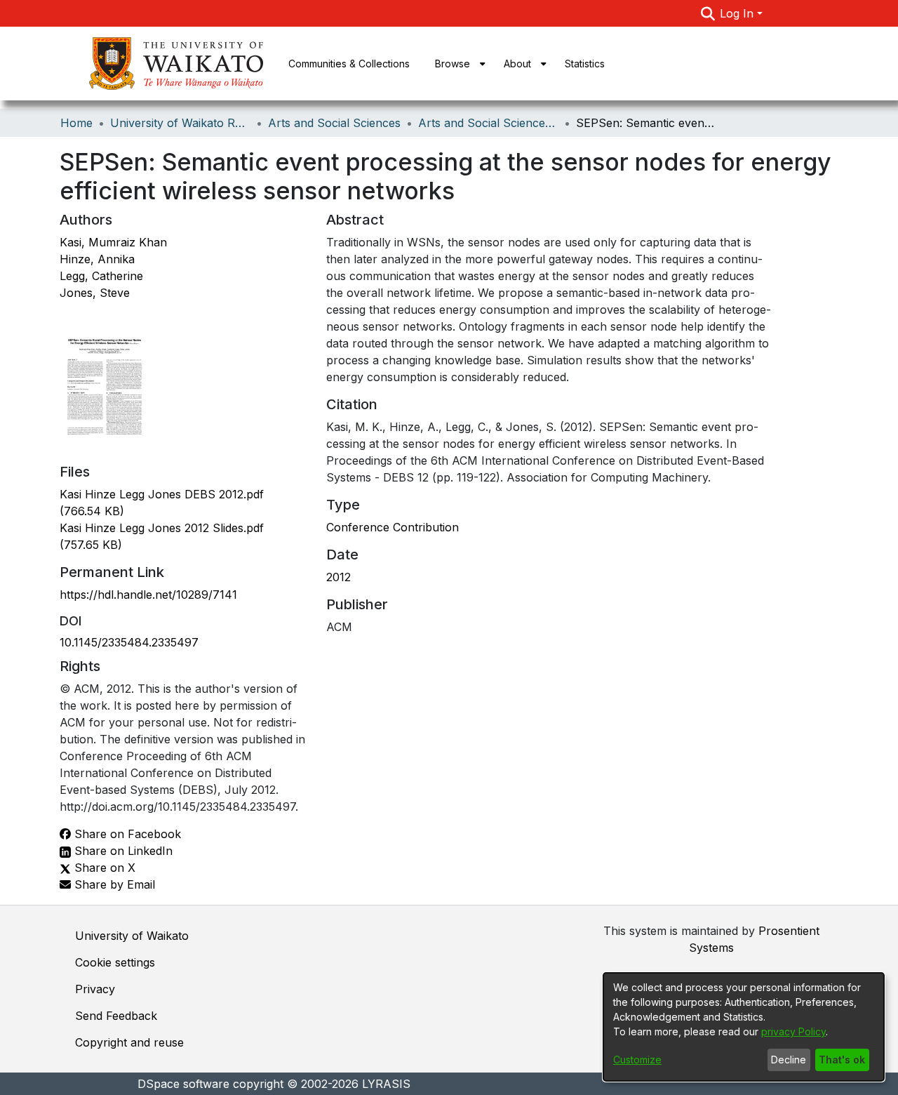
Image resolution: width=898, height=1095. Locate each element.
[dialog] (743, 1027)
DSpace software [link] (183, 1084)
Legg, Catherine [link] (101, 276)
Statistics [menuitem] (585, 63)
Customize (637, 1060)
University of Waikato (132, 936)
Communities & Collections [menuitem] (349, 63)
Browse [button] (452, 63)
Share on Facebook (126, 834)
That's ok (842, 1060)
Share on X (103, 868)
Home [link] (76, 123)
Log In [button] (738, 13)
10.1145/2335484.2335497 (129, 642)
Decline (788, 1060)
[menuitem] (456, 63)
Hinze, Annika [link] (97, 259)
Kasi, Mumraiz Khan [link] (113, 242)
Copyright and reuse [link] (129, 1042)
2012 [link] (338, 577)
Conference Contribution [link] (392, 527)
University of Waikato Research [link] (180, 123)
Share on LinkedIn (122, 851)
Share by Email (113, 884)
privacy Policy (793, 1031)
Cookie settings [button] (115, 962)
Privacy (95, 989)
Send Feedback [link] (116, 1016)
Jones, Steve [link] (95, 293)
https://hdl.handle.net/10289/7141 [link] (148, 595)
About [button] (517, 63)
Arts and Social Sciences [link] (334, 123)
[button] (707, 13)
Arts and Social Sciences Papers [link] (488, 123)
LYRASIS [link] (386, 1084)
